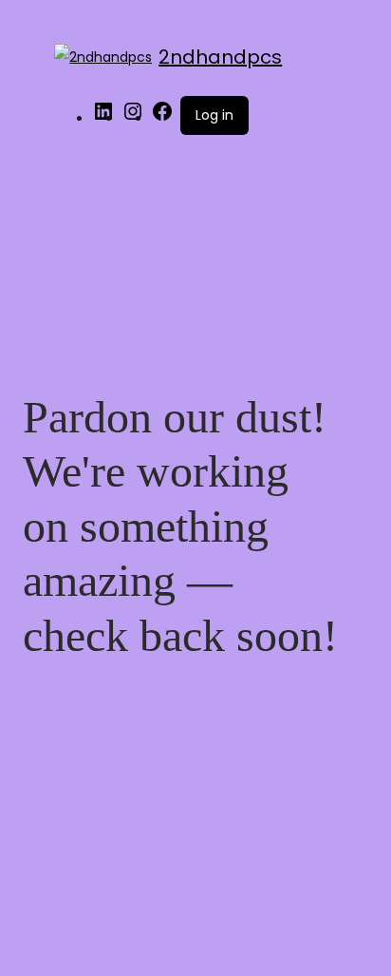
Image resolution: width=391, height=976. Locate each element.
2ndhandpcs (220, 57)
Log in (214, 114)
